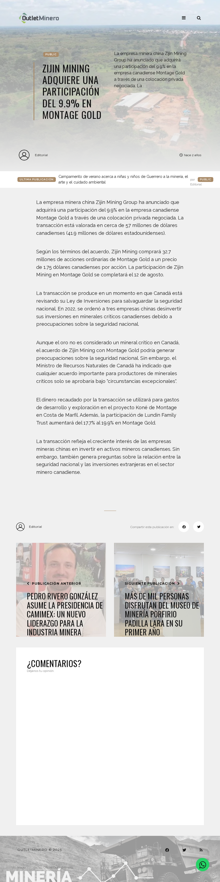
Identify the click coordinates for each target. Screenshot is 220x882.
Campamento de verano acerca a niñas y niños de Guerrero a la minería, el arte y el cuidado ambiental (130, 179)
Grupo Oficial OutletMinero (53, 867)
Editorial (41, 155)
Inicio (21, 867)
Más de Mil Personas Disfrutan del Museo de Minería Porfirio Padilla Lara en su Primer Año (162, 614)
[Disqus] (110, 746)
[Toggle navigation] (183, 17)
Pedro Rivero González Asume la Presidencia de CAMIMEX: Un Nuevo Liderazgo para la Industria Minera (65, 614)
